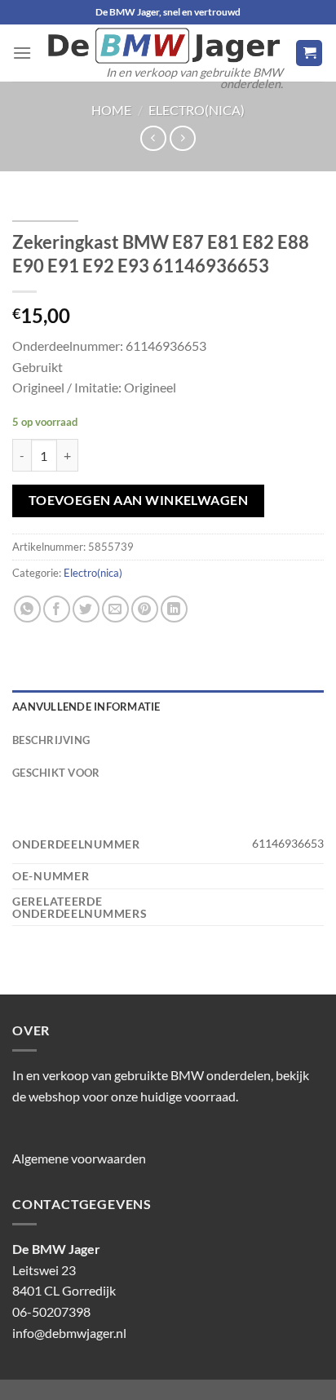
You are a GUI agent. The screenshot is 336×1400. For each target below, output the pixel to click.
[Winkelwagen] (309, 53)
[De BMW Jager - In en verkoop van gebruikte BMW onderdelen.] (163, 45)
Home (111, 109)
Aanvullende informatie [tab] (86, 706)
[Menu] (22, 53)
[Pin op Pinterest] (144, 609)
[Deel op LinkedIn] (174, 609)
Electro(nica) (196, 109)
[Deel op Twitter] (86, 609)
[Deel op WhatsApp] (27, 609)
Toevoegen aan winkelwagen (139, 500)
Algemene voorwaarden (79, 1158)
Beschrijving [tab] (51, 740)
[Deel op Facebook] (56, 609)
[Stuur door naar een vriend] (115, 609)
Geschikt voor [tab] (55, 772)
